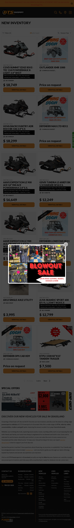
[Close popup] (66, 244)
